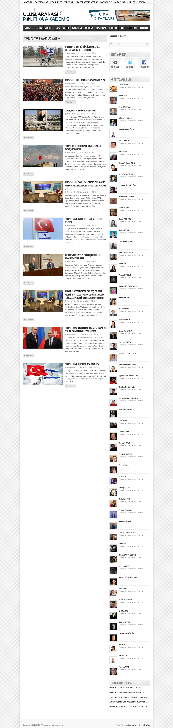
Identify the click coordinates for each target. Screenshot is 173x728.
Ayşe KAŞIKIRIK (125, 521)
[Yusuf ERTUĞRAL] (113, 350)
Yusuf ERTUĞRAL (125, 342)
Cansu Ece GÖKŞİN (126, 633)
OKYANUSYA (101, 28)
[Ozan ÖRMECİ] (113, 92)
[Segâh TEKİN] (113, 238)
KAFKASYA (89, 28)
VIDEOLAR (69, 2)
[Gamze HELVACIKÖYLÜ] (113, 294)
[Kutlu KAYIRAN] (113, 507)
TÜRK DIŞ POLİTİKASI (128, 28)
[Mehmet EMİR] (113, 316)
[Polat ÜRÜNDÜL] (113, 283)
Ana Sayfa (29, 28)
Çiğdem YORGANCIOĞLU (128, 376)
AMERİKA (49, 28)
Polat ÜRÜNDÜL (125, 275)
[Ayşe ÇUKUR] (113, 652)
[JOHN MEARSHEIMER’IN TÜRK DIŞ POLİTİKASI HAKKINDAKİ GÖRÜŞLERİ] (43, 277)
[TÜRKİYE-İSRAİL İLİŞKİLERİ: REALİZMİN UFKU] (43, 386)
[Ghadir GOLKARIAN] (113, 204)
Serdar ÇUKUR (124, 443)
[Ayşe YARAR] (113, 305)
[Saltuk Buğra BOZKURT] (113, 585)
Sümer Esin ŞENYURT (127, 365)
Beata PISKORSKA (126, 219)
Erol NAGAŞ (123, 611)
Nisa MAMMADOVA (126, 409)
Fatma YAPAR (124, 667)
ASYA (58, 28)
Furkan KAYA (124, 432)
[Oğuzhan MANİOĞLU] (113, 540)
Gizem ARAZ (124, 544)
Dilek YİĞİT (123, 152)
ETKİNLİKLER (56, 2)
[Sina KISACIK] (113, 148)
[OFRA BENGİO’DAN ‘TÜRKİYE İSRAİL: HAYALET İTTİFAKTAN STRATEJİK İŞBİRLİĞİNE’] (43, 68)
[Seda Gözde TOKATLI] (113, 260)
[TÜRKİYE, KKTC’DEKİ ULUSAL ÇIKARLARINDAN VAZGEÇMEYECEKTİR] (43, 168)
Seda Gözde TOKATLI (127, 253)
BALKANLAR (77, 28)
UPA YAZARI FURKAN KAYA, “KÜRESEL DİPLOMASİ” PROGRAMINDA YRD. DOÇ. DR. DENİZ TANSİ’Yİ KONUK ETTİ (85, 186)
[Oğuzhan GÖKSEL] (113, 126)
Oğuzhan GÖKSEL (126, 118)
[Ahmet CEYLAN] (113, 115)
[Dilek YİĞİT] (113, 159)
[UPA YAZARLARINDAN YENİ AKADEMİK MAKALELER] (43, 102)
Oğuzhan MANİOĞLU (127, 533)
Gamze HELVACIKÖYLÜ (128, 286)
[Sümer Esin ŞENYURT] (113, 372)
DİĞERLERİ (144, 28)
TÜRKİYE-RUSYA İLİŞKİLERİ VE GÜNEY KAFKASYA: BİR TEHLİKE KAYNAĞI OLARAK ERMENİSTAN (86, 330)
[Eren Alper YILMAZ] (113, 249)
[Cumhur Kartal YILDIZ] (113, 395)
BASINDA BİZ (106, 2)
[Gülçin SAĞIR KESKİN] (113, 563)
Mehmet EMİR (124, 309)
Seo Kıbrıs (132, 725)
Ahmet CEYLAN (125, 107)
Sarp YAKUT (123, 589)
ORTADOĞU (113, 28)
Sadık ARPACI (124, 622)
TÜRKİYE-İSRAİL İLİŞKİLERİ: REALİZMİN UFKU (82, 364)
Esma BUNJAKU (125, 331)
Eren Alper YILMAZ (126, 241)
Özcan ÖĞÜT (124, 465)
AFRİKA (39, 28)
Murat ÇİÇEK (124, 566)
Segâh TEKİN (124, 230)
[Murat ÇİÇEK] (113, 574)
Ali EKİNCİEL (124, 656)
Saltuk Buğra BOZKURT (128, 577)
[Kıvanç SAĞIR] (113, 495)
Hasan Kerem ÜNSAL (127, 129)
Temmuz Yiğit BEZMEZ (127, 353)
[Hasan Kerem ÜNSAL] (113, 137)
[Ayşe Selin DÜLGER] (113, 327)
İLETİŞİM (141, 2)
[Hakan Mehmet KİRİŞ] (113, 171)
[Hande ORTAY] (113, 271)
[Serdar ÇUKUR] (113, 451)
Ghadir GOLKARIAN (126, 197)
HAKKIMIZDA (119, 2)
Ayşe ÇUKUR (124, 645)
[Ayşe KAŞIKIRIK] (113, 529)
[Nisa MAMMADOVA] (113, 417)
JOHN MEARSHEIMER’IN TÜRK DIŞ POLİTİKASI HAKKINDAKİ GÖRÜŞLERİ (82, 257)
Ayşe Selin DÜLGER (126, 320)
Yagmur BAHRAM (125, 600)
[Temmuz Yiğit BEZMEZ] (113, 361)
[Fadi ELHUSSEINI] (113, 462)
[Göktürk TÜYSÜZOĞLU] (113, 193)
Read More (70, 72)
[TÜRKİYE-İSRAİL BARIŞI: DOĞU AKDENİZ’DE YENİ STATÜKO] (43, 241)
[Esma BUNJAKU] (113, 339)
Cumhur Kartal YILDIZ (127, 387)
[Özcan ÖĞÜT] (113, 473)
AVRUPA (66, 28)
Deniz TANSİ (123, 96)
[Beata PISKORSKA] (113, 227)
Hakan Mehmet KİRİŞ (127, 163)
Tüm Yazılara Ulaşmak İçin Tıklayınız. (131, 87)
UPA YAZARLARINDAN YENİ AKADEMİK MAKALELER (85, 80)
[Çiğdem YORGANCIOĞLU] (113, 383)
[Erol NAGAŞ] (113, 619)
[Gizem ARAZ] (113, 551)
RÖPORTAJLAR (41, 2)
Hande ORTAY (124, 264)
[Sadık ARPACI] (113, 630)
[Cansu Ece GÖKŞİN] (113, 641)
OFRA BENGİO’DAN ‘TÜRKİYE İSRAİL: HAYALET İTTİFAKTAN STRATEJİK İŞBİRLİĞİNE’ (83, 48)
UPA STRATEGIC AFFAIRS (87, 2)
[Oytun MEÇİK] (113, 215)
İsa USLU (122, 477)
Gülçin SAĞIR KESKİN (127, 555)
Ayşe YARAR (124, 297)
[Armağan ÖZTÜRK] (113, 182)
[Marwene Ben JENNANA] (113, 406)
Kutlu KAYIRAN (125, 499)
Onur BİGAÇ (123, 421)
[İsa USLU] (113, 484)
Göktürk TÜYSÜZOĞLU (127, 185)
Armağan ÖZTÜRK (126, 174)
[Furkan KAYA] (113, 439)
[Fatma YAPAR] (113, 675)
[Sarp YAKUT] (113, 596)
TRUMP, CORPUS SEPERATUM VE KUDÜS (80, 110)
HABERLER (28, 2)
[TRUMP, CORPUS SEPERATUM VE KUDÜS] (43, 132)
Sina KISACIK (124, 141)
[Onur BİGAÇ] (113, 428)
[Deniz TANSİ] (113, 103)
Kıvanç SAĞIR (124, 488)
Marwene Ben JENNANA (128, 398)
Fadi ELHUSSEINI (125, 454)
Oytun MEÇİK (124, 208)
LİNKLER (131, 2)
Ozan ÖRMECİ (124, 85)
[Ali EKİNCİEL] (113, 663)
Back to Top (146, 725)
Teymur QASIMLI (125, 510)
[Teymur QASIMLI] (113, 518)
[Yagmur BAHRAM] (113, 607)
